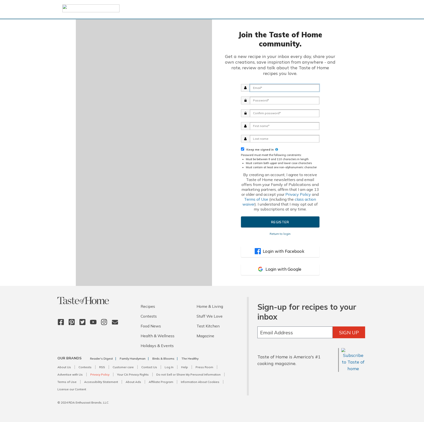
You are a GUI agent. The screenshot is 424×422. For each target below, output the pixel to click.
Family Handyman (133, 358)
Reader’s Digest (101, 358)
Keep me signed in (259, 149)
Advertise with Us (70, 374)
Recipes (148, 306)
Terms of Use (256, 199)
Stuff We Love (210, 316)
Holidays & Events (157, 345)
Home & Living (210, 306)
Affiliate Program (161, 382)
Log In (169, 367)
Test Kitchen (208, 326)
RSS (102, 367)
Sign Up (349, 332)
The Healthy (190, 358)
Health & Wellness (157, 335)
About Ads (133, 382)
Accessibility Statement (101, 382)
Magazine (205, 335)
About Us (64, 367)
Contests (149, 316)
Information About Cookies (200, 382)
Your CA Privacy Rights (133, 374)
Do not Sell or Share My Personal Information (188, 374)
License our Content (71, 389)
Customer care (123, 367)
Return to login (280, 234)
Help (184, 367)
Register (280, 222)
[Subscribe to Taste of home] (353, 368)
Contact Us (149, 367)
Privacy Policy (298, 194)
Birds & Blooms (163, 358)
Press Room (204, 367)
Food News (151, 326)
